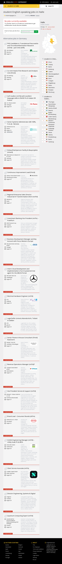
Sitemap (35, 557)
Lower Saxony (52, 116)
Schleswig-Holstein (51, 129)
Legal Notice (36, 555)
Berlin (50, 67)
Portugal (7, 557)
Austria (7, 545)
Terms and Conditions (38, 549)
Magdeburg (51, 83)
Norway (7, 555)
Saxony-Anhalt (51, 27)
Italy (19, 551)
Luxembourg (8, 553)
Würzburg (51, 92)
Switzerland (8, 547)
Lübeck (50, 71)
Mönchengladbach (53, 74)
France (7, 551)
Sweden (20, 557)
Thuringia (51, 102)
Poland (20, 555)
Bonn (50, 78)
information (45, 2)
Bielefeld (50, 76)
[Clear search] (37, 6)
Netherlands (21, 553)
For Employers (36, 547)
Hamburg (51, 69)
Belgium (20, 545)
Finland (20, 549)
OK (36, 31)
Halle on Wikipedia (46, 29)
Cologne (50, 81)
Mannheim (51, 87)
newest (37, 15)
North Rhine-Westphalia (52, 105)
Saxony (50, 135)
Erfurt (50, 62)
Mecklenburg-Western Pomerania (52, 120)
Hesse (50, 132)
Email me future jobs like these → (12, 31)
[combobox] (23, 6)
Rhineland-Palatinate (51, 125)
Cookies (35, 553)
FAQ (34, 545)
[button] (10, 15)
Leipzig (50, 64)
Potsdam (50, 90)
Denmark (20, 547)
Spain (6, 549)
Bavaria (50, 110)
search (51, 6)
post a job (55, 2)
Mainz (50, 85)
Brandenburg (52, 137)
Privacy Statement (37, 551)
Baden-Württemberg (52, 113)
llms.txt (34, 559)
